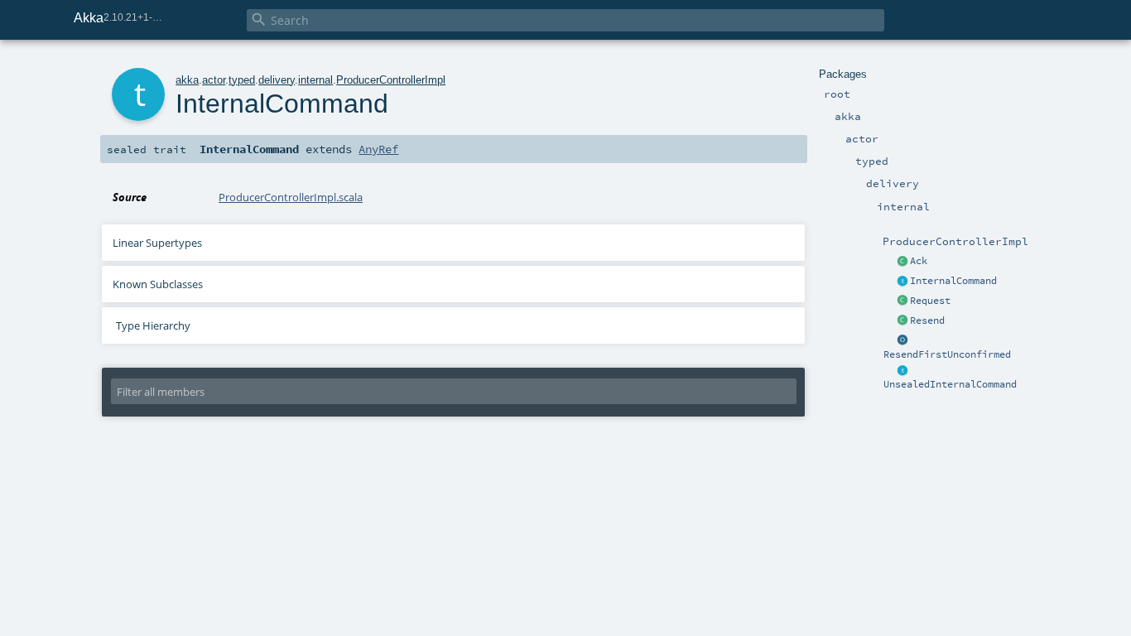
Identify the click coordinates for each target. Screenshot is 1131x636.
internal (315, 80)
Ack (918, 261)
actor (213, 80)
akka (187, 80)
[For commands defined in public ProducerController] (902, 371)
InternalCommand (953, 281)
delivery (276, 80)
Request (930, 300)
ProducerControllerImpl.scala (291, 197)
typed (242, 80)
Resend (927, 320)
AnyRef (378, 149)
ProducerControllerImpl (390, 80)
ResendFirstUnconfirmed (947, 354)
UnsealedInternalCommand (950, 384)
